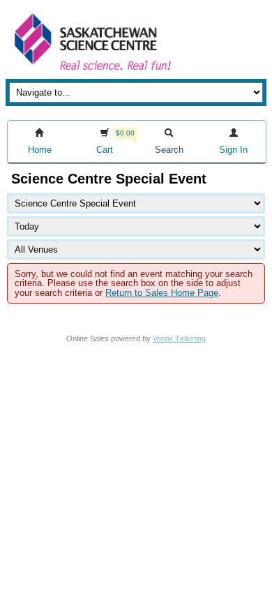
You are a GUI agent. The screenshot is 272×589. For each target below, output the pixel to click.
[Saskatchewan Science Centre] (91, 71)
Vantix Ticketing (179, 338)
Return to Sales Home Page (161, 293)
